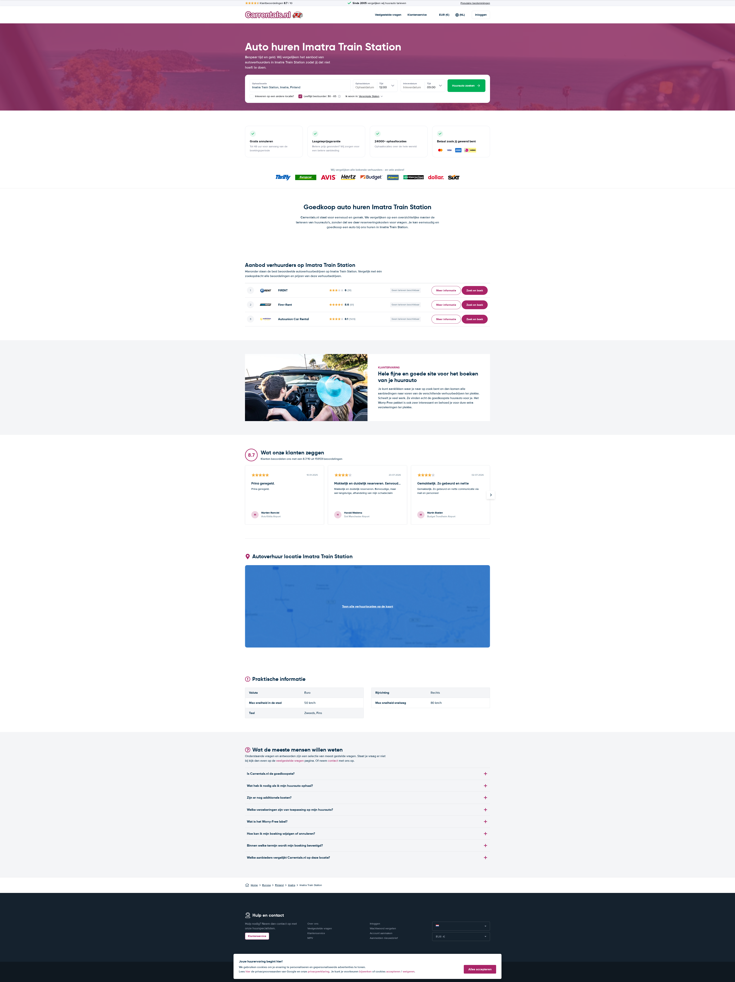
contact (333, 761)
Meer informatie (446, 290)
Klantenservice (417, 15)
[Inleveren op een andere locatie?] (251, 96)
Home (254, 885)
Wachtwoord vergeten (383, 928)
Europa (266, 885)
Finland (279, 885)
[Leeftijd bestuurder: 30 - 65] (300, 96)
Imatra (291, 885)
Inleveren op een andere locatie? (274, 96)
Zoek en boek (474, 290)
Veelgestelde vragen (388, 15)
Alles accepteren (480, 969)
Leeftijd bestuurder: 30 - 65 (320, 96)
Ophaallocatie (259, 83)
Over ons (312, 923)
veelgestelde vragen (290, 761)
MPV (310, 938)
